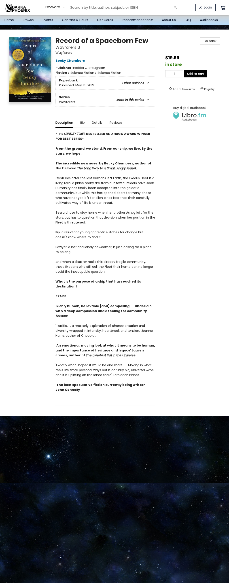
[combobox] (55, 7)
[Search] (175, 7)
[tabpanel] (105, 268)
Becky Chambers (70, 60)
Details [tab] (97, 122)
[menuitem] (9, 20)
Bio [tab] (82, 122)
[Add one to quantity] (180, 73)
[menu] (114, 20)
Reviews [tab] (116, 122)
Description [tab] (64, 122)
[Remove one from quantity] (168, 73)
